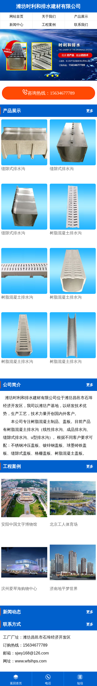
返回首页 (16, 683)
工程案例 (49, 25)
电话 (48, 683)
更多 (89, 111)
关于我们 (49, 16)
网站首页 (16, 16)
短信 (80, 683)
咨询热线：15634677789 (51, 93)
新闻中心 (16, 25)
